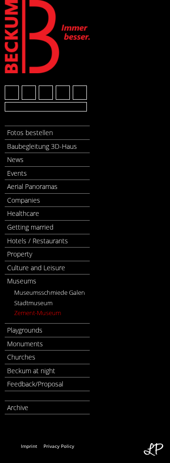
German (12, 429)
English (30, 429)
